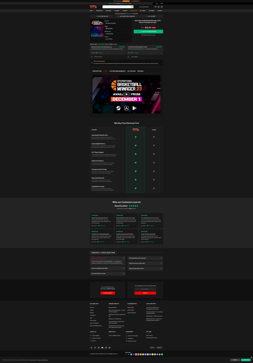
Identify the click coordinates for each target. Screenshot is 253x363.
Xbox (91, 10)
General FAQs (130, 310)
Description (97, 71)
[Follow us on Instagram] (98, 347)
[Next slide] (164, 50)
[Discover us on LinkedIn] (109, 347)
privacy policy (33, 359)
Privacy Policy (93, 320)
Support (160, 10)
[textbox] (157, 3)
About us (92, 307)
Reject (235, 360)
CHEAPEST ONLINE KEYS (126, 13)
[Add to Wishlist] (155, 6)
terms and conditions (43, 359)
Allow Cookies (245, 360)
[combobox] (157, 3)
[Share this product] (91, 56)
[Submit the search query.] (132, 6)
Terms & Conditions (94, 323)
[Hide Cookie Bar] (252, 358)
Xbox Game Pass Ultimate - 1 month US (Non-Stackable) (117, 311)
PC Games (116, 10)
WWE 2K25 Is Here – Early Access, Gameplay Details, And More (154, 319)
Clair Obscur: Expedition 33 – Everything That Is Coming (153, 308)
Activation (131, 71)
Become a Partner (132, 341)
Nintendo (108, 10)
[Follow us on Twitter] (95, 347)
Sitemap (92, 312)
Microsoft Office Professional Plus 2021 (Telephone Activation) (116, 326)
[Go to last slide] (89, 50)
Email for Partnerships (133, 335)
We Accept (128, 352)
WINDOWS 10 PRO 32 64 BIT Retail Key (117, 315)
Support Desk (130, 307)
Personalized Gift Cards (151, 337)
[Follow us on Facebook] (91, 347)
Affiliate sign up (107, 293)
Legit (91, 317)
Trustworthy (93, 315)
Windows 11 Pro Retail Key (115, 318)
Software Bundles (113, 307)
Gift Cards (142, 10)
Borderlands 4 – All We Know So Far (154, 316)
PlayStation (99, 10)
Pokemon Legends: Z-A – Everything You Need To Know (154, 312)
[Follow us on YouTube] (102, 347)
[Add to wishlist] (128, 56)
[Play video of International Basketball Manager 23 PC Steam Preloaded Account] (126, 94)
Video (105, 71)
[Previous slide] (88, 229)
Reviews (140, 71)
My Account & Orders (143, 6)
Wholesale (130, 338)
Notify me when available (149, 31)
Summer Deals (133, 10)
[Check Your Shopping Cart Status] (161, 6)
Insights (92, 310)
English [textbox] (161, 3)
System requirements (117, 71)
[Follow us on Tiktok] (105, 347)
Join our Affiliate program (115, 335)
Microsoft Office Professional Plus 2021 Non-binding (116, 322)
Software (151, 10)
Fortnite (125, 10)
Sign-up (145, 293)
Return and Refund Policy (96, 325)
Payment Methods (131, 312)
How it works (149, 335)
